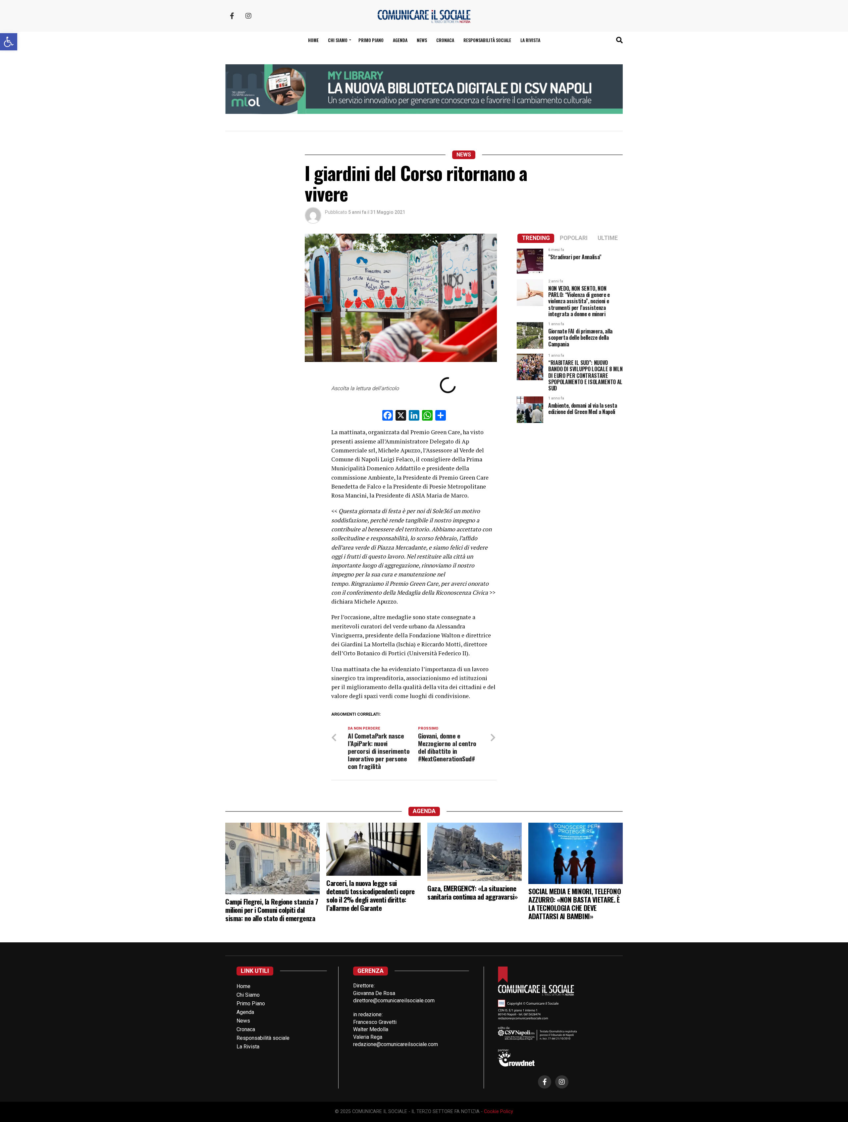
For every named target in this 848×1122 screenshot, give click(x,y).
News (422, 39)
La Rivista (530, 39)
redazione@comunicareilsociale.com (395, 1044)
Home (313, 39)
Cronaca (445, 39)
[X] (400, 416)
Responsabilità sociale (487, 39)
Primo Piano (371, 39)
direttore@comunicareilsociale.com (394, 1000)
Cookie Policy (498, 1111)
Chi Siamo (248, 995)
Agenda (400, 39)
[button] (8, 41)
